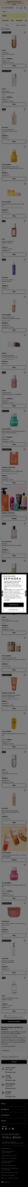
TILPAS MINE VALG (13, 609)
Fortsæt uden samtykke (9, 576)
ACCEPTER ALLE (13, 604)
